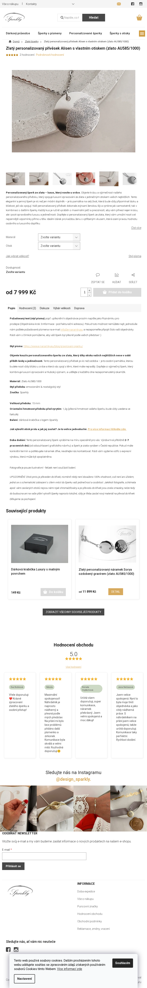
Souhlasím (122, 963)
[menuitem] (18, 33)
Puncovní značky (87, 906)
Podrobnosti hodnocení (50, 54)
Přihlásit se (13, 866)
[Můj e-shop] (20, 891)
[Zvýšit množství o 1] (89, 290)
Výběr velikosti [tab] (61, 308)
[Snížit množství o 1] (89, 294)
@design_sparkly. (73, 779)
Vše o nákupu (85, 898)
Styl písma (135, 256)
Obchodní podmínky (89, 921)
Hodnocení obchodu (89, 913)
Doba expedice (86, 891)
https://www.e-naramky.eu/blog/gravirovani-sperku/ (53, 346)
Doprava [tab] (79, 308)
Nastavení (24, 979)
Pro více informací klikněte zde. (107, 429)
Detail (115, 591)
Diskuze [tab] (44, 308)
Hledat (93, 17)
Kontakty (31, 4)
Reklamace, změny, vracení (93, 928)
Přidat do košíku (120, 292)
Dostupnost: (13, 267)
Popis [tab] (11, 308)
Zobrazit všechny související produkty (73, 612)
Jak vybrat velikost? (17, 256)
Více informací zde (69, 969)
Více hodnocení (73, 666)
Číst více (136, 227)
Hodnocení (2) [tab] (27, 308)
